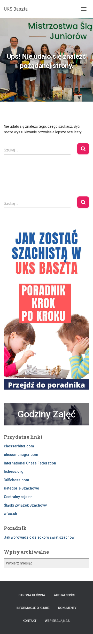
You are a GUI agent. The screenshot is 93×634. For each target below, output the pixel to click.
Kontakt (29, 621)
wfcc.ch (10, 513)
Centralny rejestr (18, 497)
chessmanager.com (21, 455)
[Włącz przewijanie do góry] (82, 623)
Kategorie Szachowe (21, 488)
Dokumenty (67, 608)
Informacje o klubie (33, 608)
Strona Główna (32, 595)
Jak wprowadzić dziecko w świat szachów (39, 537)
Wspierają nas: (58, 621)
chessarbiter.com (19, 446)
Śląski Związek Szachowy (25, 505)
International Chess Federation (30, 463)
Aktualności (64, 595)
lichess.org (14, 471)
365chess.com (16, 480)
